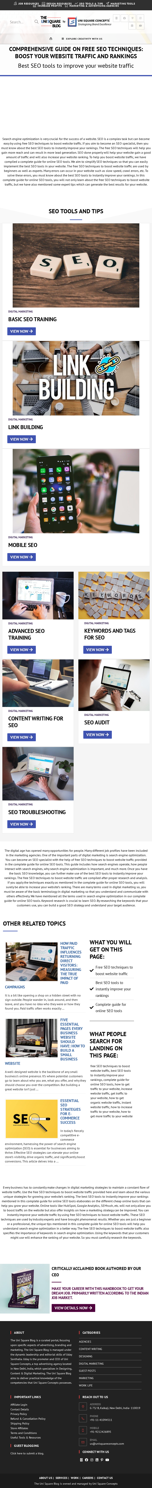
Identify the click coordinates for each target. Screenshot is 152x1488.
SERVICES (61, 1478)
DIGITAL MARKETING (91, 1363)
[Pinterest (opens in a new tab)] (132, 18)
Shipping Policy (19, 1423)
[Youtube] (107, 1460)
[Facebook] (86, 1460)
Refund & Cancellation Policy (28, 1418)
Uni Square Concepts (105, 1483)
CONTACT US (105, 1478)
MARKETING (86, 1378)
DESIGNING (85, 1356)
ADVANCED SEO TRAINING (26, 634)
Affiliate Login (18, 1404)
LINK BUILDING (25, 427)
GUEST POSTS (87, 1371)
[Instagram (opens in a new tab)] (140, 18)
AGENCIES (85, 1341)
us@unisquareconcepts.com (107, 1443)
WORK (75, 1478)
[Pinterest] (102, 1460)
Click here (16, 1453)
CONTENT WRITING (90, 1349)
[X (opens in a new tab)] (116, 18)
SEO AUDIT (97, 722)
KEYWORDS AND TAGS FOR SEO (110, 634)
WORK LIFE (86, 1385)
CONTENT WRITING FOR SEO (35, 722)
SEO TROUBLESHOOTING (37, 812)
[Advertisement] (76, 106)
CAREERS (87, 1478)
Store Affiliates (19, 1428)
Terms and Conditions (23, 1433)
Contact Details (19, 1409)
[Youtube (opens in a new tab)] (140, 26)
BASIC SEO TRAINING (32, 319)
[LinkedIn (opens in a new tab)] (132, 26)
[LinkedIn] (97, 1460)
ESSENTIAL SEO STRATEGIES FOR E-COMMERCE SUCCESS (70, 1111)
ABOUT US (45, 1478)
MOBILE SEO (22, 545)
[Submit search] (36, 22)
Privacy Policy (18, 1414)
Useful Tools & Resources (25, 1437)
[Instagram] (91, 1460)
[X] (81, 1460)
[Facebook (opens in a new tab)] (124, 18)
